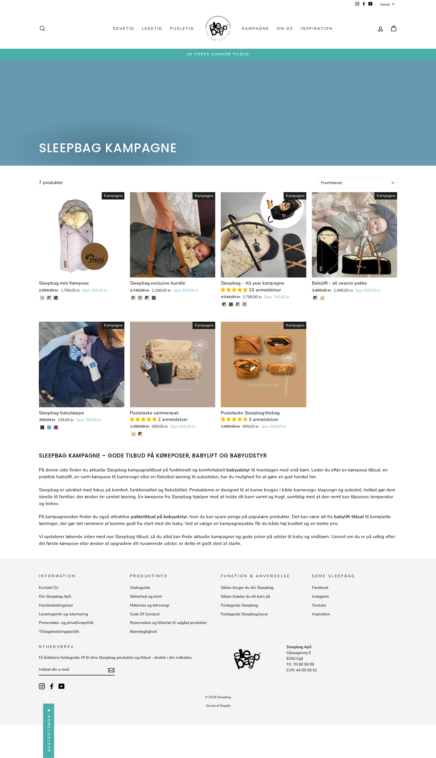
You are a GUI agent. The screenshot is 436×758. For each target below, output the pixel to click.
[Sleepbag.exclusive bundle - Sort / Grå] (153, 297)
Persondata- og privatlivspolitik (66, 622)
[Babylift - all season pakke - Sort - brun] (315, 297)
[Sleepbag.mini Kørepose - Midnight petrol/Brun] (49, 297)
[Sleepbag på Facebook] (52, 686)
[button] (235, 290)
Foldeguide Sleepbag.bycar (244, 614)
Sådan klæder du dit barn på (245, 596)
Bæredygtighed (143, 631)
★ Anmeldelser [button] (48, 731)
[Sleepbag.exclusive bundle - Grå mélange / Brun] (140, 297)
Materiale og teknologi (149, 605)
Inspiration (317, 28)
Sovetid (123, 28)
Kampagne (255, 28)
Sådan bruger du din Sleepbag (247, 587)
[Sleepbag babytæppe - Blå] (49, 427)
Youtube (319, 605)
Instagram (320, 596)
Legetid (152, 28)
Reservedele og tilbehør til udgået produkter (168, 622)
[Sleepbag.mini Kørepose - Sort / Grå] (55, 297)
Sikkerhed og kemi (146, 596)
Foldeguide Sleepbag (239, 605)
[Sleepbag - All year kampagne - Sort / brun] (224, 304)
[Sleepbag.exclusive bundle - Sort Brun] (147, 297)
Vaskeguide (140, 587)
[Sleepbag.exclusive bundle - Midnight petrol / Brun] (133, 297)
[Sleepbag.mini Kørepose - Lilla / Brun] (42, 297)
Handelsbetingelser (56, 605)
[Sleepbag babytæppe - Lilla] (55, 427)
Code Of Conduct (144, 614)
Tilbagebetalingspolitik (59, 631)
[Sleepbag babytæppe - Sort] (42, 427)
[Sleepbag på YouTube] (62, 686)
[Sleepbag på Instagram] (42, 686)
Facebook (320, 587)
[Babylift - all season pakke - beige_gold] (322, 297)
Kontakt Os (48, 587)
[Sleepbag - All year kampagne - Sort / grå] (231, 304)
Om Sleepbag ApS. (55, 596)
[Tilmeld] (111, 669)
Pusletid (182, 28)
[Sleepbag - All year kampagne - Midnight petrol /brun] (237, 304)
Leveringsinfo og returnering (63, 614)
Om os (285, 28)
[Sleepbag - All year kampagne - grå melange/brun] (244, 304)
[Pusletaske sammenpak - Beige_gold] (133, 434)
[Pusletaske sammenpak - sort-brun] (140, 434)
